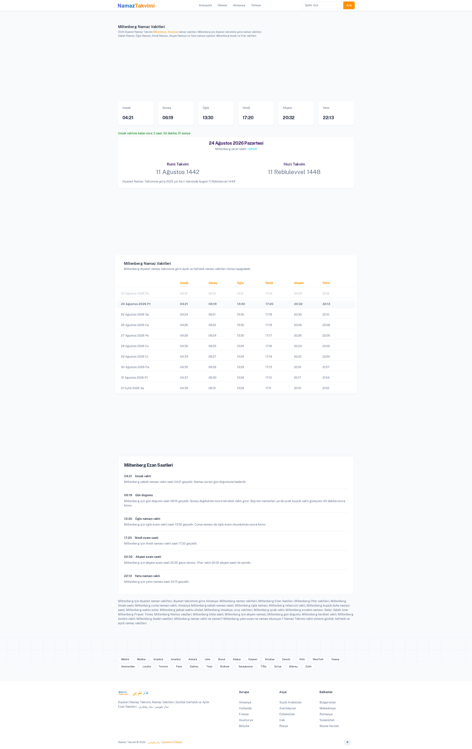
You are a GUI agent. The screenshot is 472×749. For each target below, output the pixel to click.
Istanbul (158, 659)
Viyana (335, 659)
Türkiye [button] (256, 5)
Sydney (194, 666)
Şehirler (167, 742)
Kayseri (252, 659)
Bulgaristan (328, 702)
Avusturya (246, 720)
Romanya (326, 714)
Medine (141, 659)
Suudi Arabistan (290, 702)
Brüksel (224, 666)
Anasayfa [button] (205, 5)
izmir (207, 659)
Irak (282, 720)
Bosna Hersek (329, 726)
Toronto (163, 666)
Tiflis (263, 666)
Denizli (286, 659)
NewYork (318, 659)
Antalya (269, 659)
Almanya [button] (239, 5)
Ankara (192, 659)
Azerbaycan (287, 708)
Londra (147, 666)
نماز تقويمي (153, 742)
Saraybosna (246, 666)
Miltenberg (159, 31)
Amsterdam (128, 666)
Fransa (244, 714)
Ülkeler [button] (222, 5)
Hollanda (245, 708)
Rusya (283, 726)
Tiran (209, 666)
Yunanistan (327, 720)
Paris (179, 666)
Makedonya (328, 708)
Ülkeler (178, 742)
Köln (302, 659)
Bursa (221, 659)
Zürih (308, 666)
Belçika (244, 726)
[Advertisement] (231, 69)
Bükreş (293, 666)
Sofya (277, 666)
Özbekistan (287, 714)
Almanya (173, 31)
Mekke (125, 659)
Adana (237, 659)
